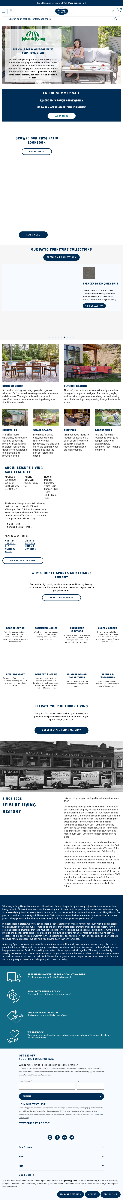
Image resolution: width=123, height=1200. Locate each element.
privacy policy (70, 1181)
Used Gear (25, 1174)
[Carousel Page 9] (73, 337)
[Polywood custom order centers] (61, 205)
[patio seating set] (61, 105)
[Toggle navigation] (4, 11)
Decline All (110, 1194)
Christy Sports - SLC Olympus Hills (10, 546)
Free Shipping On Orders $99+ (60, 3)
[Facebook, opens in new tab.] (57, 1138)
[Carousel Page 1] (49, 337)
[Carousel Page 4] (58, 337)
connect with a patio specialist (61, 730)
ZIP (78, 1081)
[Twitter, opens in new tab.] (71, 1138)
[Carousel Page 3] (55, 337)
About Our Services (61, 597)
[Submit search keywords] (113, 17)
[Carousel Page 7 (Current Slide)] (67, 337)
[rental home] (11, 11)
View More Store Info (23, 560)
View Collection (94, 309)
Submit (27, 1096)
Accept (92, 1194)
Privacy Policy (23, 1118)
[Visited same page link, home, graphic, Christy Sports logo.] (61, 11)
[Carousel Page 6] (64, 337)
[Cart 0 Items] (119, 12)
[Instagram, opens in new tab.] (50, 1138)
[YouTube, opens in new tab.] (64, 1138)
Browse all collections (61, 257)
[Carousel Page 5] (61, 337)
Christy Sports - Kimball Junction (30, 545)
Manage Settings (70, 1194)
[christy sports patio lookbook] (61, 145)
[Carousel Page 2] (52, 337)
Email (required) (25, 1081)
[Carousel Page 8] (70, 337)
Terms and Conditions (94, 1114)
